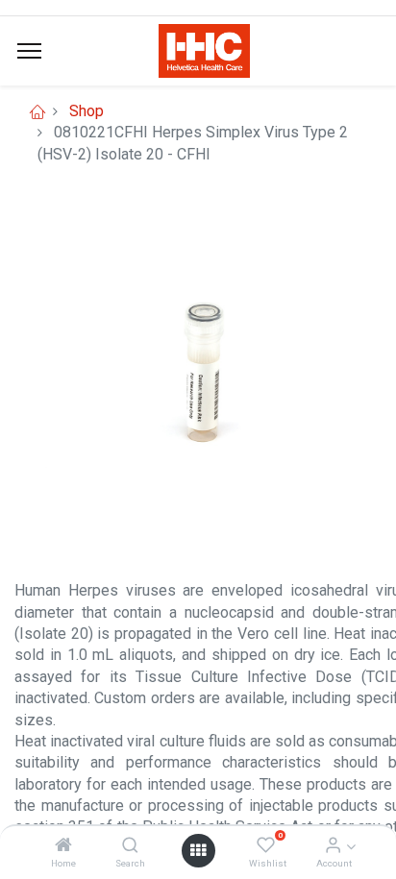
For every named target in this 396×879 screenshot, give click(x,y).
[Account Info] (333, 846)
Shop (86, 111)
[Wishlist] (266, 846)
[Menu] (29, 51)
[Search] (130, 846)
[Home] (63, 846)
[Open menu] (198, 850)
